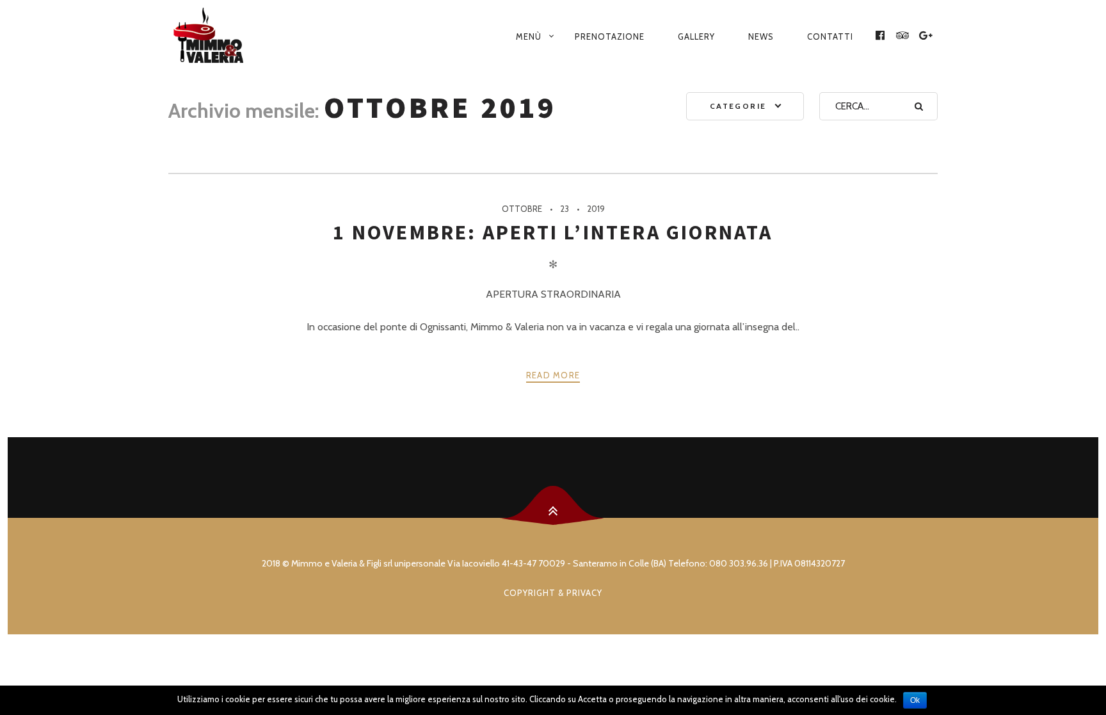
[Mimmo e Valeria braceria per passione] (229, 36)
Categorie (738, 106)
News (761, 36)
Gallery (696, 36)
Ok (915, 700)
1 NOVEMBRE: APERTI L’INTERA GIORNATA (553, 232)
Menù (528, 36)
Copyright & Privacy (553, 593)
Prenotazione (610, 36)
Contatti (830, 36)
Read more (553, 375)
